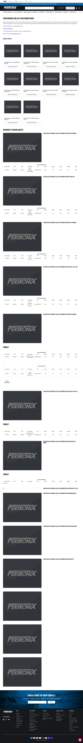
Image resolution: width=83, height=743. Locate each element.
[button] (8, 12)
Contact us (32, 713)
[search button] (52, 8)
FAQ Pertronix (32, 716)
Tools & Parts (19, 716)
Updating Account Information (33, 727)
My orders (45, 716)
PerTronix (18, 718)
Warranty (58, 713)
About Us (71, 713)
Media (70, 725)
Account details (46, 715)
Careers (71, 728)
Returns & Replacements (32, 724)
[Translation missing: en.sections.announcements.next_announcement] (79, 4)
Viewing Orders (33, 720)
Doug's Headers (19, 721)
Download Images (12, 66)
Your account (45, 713)
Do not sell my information (59, 720)
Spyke (17, 727)
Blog (70, 715)
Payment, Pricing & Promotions (33, 730)
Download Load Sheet (7, 28)
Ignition (17, 713)
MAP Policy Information (58, 717)
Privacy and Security (60, 715)
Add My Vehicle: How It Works (47, 719)
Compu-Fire (18, 725)
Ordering (31, 718)
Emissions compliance (74, 727)
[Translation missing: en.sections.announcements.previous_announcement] (4, 4)
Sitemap (71, 723)
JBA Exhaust (18, 723)
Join (51, 702)
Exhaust (17, 715)
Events (70, 716)
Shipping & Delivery (34, 721)
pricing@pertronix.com (16, 33)
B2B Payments (72, 730)
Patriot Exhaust (19, 720)
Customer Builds (72, 718)
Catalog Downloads (73, 720)
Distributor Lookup (73, 721)
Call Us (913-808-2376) (34, 715)
